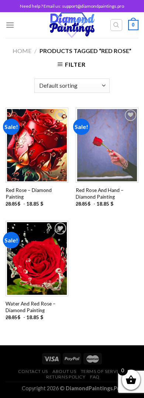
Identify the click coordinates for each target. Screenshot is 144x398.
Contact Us (33, 371)
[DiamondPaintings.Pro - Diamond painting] (72, 25)
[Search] (116, 25)
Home (22, 50)
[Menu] (10, 25)
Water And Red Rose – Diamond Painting (31, 307)
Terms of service (102, 371)
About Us (64, 371)
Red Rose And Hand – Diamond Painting (100, 193)
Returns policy (66, 377)
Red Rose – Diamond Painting (29, 193)
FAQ (95, 377)
